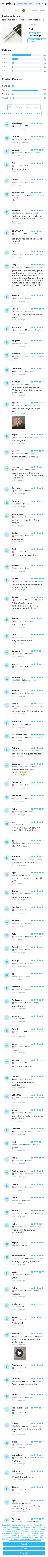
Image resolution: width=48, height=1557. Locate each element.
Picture (18, 107)
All (10, 107)
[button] (36, 3)
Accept (24, 1544)
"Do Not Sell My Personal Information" (25, 1539)
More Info (24, 1553)
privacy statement (23, 1529)
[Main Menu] (3, 4)
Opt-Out (24, 1548)
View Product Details (36, 40)
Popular (6, 10)
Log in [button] (40, 3)
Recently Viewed (37, 10)
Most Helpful (32, 107)
